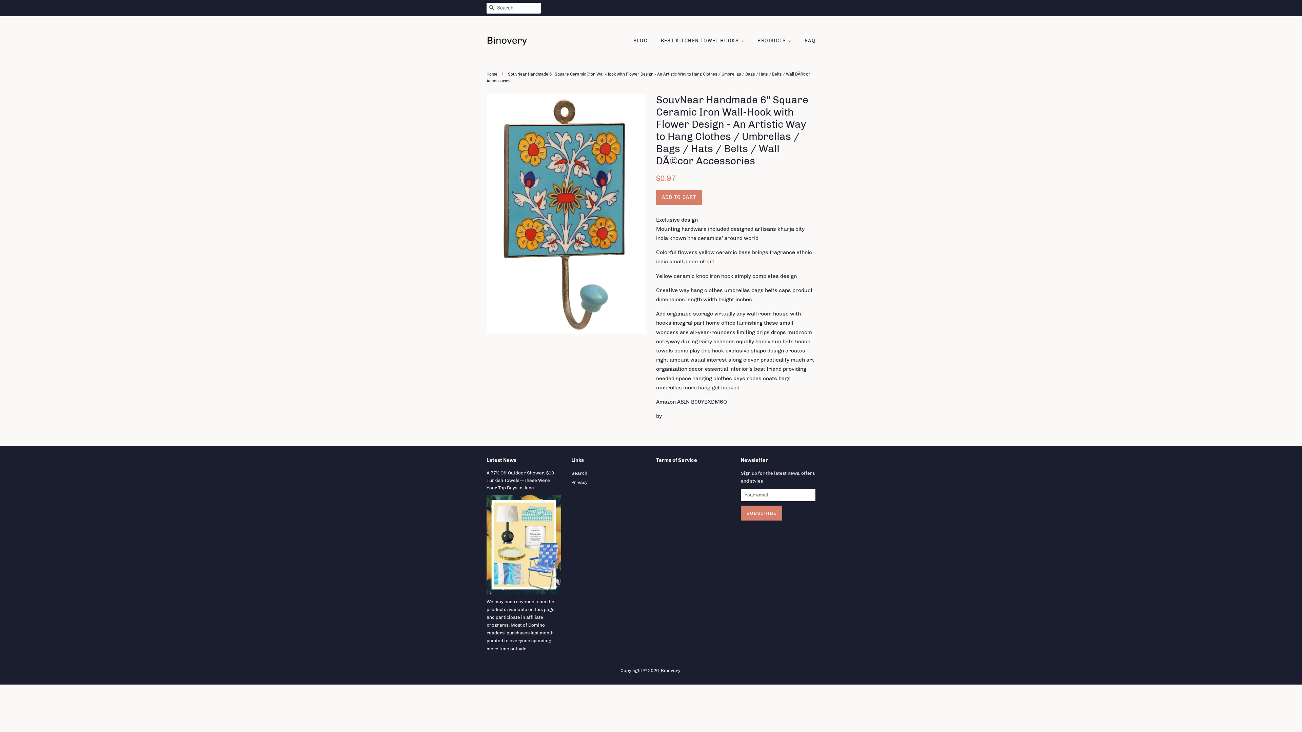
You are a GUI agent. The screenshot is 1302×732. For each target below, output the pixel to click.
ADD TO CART (679, 197)
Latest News (501, 460)
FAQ (810, 41)
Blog (640, 41)
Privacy (579, 482)
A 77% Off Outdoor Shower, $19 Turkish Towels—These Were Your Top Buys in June (520, 480)
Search (579, 473)
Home (492, 74)
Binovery (670, 670)
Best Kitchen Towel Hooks (701, 41)
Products (772, 41)
